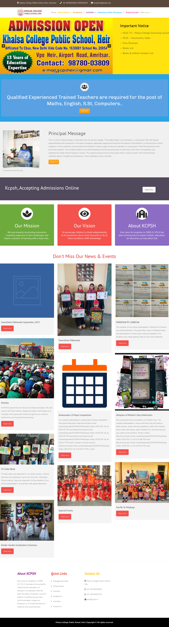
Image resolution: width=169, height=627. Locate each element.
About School (63, 12)
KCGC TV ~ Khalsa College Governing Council (146, 32)
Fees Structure (130, 43)
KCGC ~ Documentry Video (136, 38)
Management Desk (60, 581)
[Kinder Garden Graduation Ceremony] (27, 520)
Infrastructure (58, 586)
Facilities (56, 591)
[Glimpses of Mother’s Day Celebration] (142, 382)
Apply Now (149, 190)
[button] (3, 46)
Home (53, 12)
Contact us (57, 606)
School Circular (132, 12)
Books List (128, 48)
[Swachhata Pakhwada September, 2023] (27, 291)
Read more (84, 111)
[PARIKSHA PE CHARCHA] (142, 291)
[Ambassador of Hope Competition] (84, 383)
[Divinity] (27, 368)
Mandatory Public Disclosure (110, 12)
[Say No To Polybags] (142, 482)
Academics (77, 12)
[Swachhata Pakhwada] (84, 300)
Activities (90, 12)
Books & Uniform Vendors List (138, 53)
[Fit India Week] (27, 449)
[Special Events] (84, 485)
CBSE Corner (144, 13)
